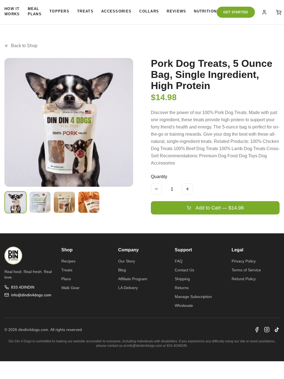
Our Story (126, 261)
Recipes (68, 261)
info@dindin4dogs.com (31, 295)
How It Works (12, 11)
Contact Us (184, 270)
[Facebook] (257, 329)
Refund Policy (244, 279)
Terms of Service (246, 270)
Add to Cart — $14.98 (220, 208)
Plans (66, 279)
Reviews (176, 11)
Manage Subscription (193, 296)
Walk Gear (70, 287)
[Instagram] (267, 329)
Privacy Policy (244, 261)
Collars (149, 11)
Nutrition (205, 11)
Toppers (59, 11)
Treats (85, 11)
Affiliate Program (132, 279)
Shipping (182, 279)
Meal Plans (35, 11)
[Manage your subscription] (264, 12)
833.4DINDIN (22, 287)
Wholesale (184, 305)
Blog (122, 270)
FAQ (178, 261)
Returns (182, 287)
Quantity (159, 176)
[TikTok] (277, 329)
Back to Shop (24, 45)
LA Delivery (128, 287)
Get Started (235, 12)
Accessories (116, 11)
